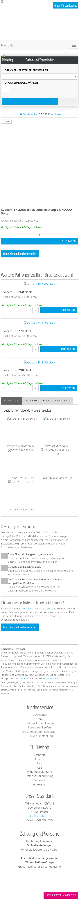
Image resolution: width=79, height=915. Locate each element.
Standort (39, 755)
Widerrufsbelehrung (39, 772)
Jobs (40, 763)
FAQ (39, 719)
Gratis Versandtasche (65, 5)
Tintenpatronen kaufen (39, 723)
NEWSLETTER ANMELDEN (61, 895)
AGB (25, 678)
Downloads (40, 715)
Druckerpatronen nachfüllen (39, 732)
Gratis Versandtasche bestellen (19, 254)
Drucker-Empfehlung (39, 736)
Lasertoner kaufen (39, 727)
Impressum (39, 784)
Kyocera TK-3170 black (16, 331)
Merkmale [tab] (31, 400)
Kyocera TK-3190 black (17, 370)
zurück (7, 121)
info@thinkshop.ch (39, 816)
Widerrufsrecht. (51, 678)
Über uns (39, 759)
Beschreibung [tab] (11, 400)
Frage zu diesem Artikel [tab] (56, 400)
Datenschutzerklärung (39, 776)
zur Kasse (56, 114)
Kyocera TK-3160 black (17, 292)
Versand (39, 780)
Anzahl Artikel (29, 114)
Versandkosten (9, 660)
